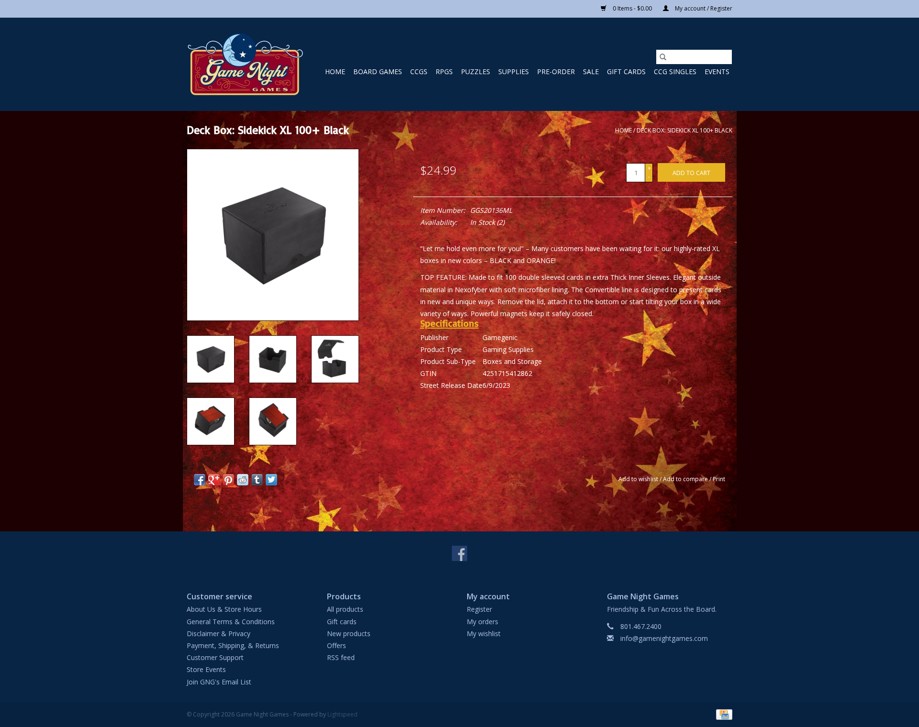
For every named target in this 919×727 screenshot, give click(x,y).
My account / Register (702, 8)
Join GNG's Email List (219, 681)
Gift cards (626, 71)
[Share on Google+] (214, 479)
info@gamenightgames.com (664, 638)
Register (479, 609)
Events (717, 71)
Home (335, 71)
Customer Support (215, 657)
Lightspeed (342, 714)
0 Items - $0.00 (632, 8)
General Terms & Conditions (231, 621)
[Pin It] (228, 479)
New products (348, 633)
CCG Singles (675, 71)
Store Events (206, 669)
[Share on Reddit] (242, 479)
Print (719, 479)
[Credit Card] (722, 714)
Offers (336, 645)
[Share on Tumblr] (257, 479)
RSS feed (341, 657)
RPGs (444, 71)
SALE (591, 71)
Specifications (449, 323)
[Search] (663, 57)
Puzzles (475, 71)
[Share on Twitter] (271, 479)
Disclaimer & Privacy (218, 633)
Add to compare (686, 479)
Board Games (377, 71)
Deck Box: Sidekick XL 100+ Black (684, 130)
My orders (482, 621)
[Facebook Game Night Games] (459, 553)
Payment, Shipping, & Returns (233, 645)
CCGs (418, 71)
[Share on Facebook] (199, 479)
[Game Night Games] (245, 64)
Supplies (513, 71)
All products (345, 609)
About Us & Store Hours (224, 609)
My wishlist (484, 633)
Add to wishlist (639, 479)
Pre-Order (556, 71)
